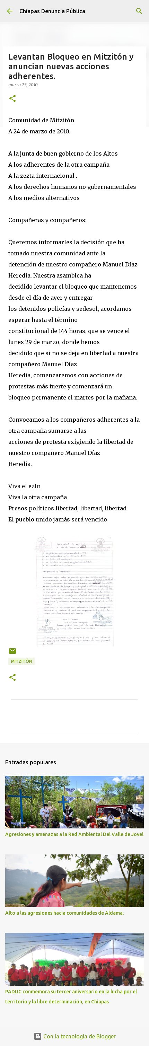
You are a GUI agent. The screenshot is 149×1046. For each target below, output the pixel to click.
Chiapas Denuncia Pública (52, 11)
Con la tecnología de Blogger (79, 1036)
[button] (12, 99)
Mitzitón (21, 661)
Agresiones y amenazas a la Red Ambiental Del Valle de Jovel (74, 834)
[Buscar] (139, 11)
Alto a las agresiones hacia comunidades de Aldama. (64, 913)
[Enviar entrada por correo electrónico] (12, 653)
